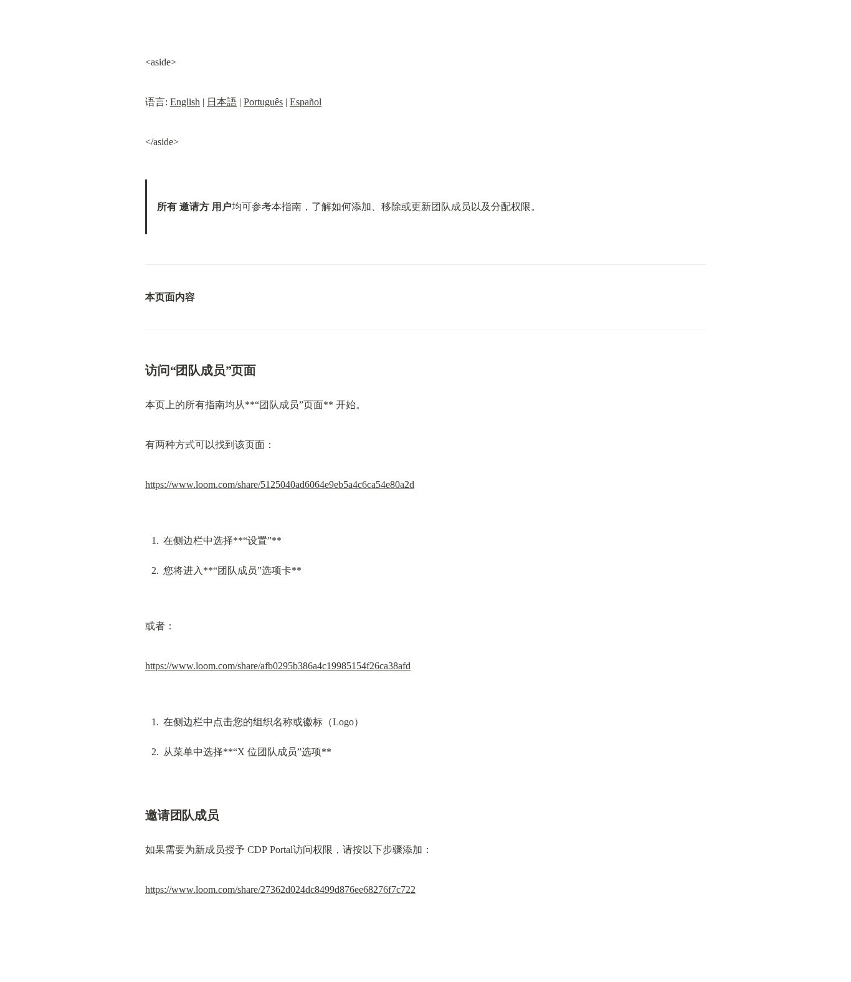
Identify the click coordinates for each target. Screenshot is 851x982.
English (185, 102)
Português (263, 102)
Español (305, 102)
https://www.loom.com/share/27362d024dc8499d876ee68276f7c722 (280, 889)
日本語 (222, 102)
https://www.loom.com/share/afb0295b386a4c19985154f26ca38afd (278, 665)
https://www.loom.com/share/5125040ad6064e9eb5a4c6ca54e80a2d (279, 484)
